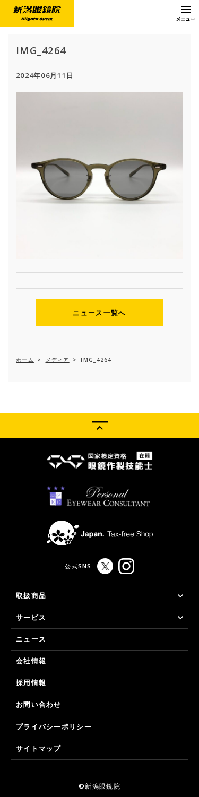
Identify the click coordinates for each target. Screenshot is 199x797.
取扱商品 (31, 595)
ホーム (25, 359)
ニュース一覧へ (99, 312)
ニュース (31, 639)
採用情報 (31, 682)
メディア (58, 359)
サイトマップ (39, 748)
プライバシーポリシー (54, 726)
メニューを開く (185, 13)
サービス (31, 617)
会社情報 (31, 660)
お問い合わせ (39, 704)
